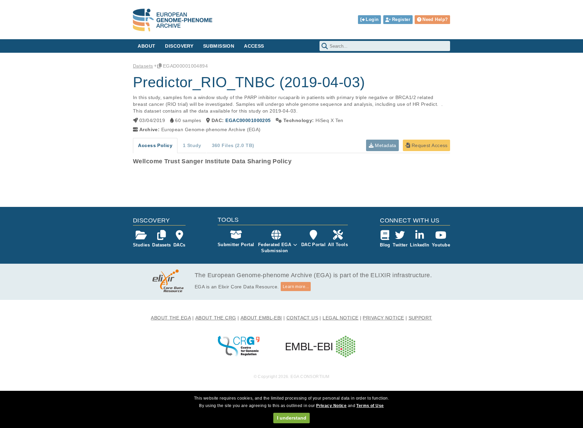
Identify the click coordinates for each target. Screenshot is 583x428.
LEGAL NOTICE (340, 317)
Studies (141, 244)
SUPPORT (420, 317)
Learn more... (296, 287)
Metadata (384, 145)
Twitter (400, 244)
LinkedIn (419, 244)
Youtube (441, 244)
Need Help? (435, 19)
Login (372, 19)
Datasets (143, 66)
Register (401, 19)
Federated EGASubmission (275, 247)
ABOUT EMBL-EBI (261, 317)
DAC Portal (313, 244)
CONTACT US (302, 317)
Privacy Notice (331, 406)
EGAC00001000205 (248, 120)
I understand (291, 418)
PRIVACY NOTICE (383, 317)
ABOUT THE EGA (171, 317)
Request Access (428, 145)
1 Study (192, 145)
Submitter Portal (236, 244)
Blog (385, 244)
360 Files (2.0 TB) (233, 145)
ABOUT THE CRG (215, 317)
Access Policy (155, 145)
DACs (179, 244)
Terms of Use (370, 406)
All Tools (338, 244)
